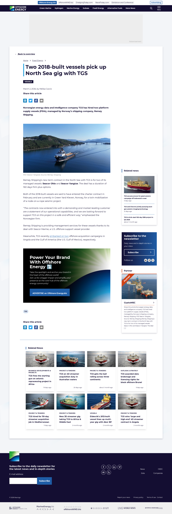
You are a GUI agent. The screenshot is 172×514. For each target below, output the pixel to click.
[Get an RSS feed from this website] (109, 472)
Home (25, 60)
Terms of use (151, 497)
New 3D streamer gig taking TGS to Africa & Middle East (70, 419)
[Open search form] (151, 8)
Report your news (123, 497)
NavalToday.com (102, 3)
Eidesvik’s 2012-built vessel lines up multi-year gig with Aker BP (101, 419)
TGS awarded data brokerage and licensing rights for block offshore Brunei (131, 378)
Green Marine (45, 8)
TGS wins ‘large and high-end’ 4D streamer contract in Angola (132, 419)
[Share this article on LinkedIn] (25, 100)
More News (130, 8)
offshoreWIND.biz (66, 3)
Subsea (86, 8)
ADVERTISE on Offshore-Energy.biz (50, 293)
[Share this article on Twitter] (30, 100)
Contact (160, 497)
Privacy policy (138, 497)
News (142, 469)
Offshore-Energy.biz (47, 3)
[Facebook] (149, 260)
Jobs (143, 473)
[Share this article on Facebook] (36, 100)
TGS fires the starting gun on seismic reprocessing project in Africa (40, 380)
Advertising (156, 3)
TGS (26, 311)
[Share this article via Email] (41, 100)
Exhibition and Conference (122, 3)
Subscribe (133, 252)
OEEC (160, 469)
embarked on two (59, 236)
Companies (158, 473)
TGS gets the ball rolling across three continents (99, 377)
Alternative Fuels (114, 8)
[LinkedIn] (145, 260)
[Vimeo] (119, 467)
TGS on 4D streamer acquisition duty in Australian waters (69, 377)
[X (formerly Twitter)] (109, 467)
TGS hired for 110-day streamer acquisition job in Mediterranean (39, 419)
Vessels (28, 82)
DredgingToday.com (84, 3)
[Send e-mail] (103, 472)
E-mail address (16, 474)
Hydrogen (59, 8)
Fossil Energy (98, 8)
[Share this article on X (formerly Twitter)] (30, 327)
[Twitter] (152, 260)
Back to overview (26, 54)
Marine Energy (73, 8)
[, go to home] (18, 8)
